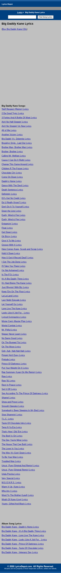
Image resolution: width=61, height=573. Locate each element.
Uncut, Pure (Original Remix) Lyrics (18, 470)
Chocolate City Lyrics (12, 173)
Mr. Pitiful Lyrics (9, 330)
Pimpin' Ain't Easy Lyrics (13, 355)
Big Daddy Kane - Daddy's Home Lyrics (20, 527)
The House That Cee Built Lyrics (17, 444)
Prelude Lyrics (8, 359)
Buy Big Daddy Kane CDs (14, 29)
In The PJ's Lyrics (10, 274)
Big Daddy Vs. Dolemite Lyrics (16, 139)
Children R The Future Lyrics (15, 168)
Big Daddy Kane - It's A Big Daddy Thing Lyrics (24, 531)
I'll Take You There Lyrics (13, 266)
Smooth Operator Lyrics (13, 406)
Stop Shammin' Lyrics (12, 414)
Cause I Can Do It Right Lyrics (16, 160)
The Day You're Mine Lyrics (14, 440)
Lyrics (19, 12)
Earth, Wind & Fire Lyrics (13, 215)
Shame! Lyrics (8, 397)
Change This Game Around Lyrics (17, 164)
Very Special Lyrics (11, 478)
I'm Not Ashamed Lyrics (13, 270)
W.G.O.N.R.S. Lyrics (11, 482)
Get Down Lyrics (9, 232)
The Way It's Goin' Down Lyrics (16, 453)
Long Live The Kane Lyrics (14, 308)
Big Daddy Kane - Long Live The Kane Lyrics (23, 535)
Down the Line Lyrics (11, 211)
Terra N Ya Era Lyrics (12, 427)
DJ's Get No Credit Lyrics (14, 198)
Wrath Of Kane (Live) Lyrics (15, 499)
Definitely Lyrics (9, 194)
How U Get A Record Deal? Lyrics (17, 257)
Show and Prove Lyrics (12, 402)
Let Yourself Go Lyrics (12, 304)
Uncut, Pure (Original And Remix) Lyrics (20, 465)
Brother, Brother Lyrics (12, 151)
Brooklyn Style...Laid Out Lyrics (17, 143)
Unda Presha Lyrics (11, 474)
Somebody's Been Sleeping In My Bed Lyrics (23, 410)
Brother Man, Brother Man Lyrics (17, 147)
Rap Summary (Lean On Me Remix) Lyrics (22, 372)
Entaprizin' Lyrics (10, 223)
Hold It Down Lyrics (11, 253)
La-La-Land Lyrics (10, 296)
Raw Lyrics (7, 376)
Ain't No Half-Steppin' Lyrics (15, 122)
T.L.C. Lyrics (8, 419)
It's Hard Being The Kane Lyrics (17, 283)
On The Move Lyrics (11, 346)
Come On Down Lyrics (12, 177)
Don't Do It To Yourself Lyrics (15, 206)
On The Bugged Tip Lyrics (14, 342)
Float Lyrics (7, 228)
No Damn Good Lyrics (12, 338)
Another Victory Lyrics (12, 134)
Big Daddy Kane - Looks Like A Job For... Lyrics (24, 539)
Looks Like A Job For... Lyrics (16, 313)
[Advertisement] (30, 72)
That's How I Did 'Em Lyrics (15, 431)
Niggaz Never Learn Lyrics (14, 334)
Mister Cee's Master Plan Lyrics (17, 321)
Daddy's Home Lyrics (12, 181)
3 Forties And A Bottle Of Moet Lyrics (19, 117)
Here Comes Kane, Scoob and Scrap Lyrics (22, 249)
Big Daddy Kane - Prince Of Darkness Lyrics (23, 544)
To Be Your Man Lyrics (12, 457)
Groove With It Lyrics (12, 245)
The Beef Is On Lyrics (12, 436)
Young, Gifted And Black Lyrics (16, 503)
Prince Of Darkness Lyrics (14, 363)
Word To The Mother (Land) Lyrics (18, 495)
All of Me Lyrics (9, 130)
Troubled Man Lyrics (11, 461)
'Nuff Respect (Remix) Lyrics (15, 109)
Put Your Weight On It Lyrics (15, 368)
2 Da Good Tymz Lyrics (13, 113)
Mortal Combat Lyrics (12, 325)
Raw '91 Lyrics (8, 380)
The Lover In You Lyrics (13, 448)
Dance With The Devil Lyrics (15, 185)
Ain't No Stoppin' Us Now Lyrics (16, 126)
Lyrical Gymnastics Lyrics (14, 317)
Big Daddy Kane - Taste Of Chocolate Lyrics (22, 548)
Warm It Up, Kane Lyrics (13, 487)
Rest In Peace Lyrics (11, 385)
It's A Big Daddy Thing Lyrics (15, 279)
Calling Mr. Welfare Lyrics (14, 156)
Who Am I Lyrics (9, 491)
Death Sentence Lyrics (12, 189)
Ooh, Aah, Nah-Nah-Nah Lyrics (16, 351)
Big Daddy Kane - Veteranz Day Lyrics (20, 552)
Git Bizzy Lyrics (9, 236)
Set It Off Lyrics (9, 389)
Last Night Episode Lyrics (14, 300)
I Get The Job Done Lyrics (14, 262)
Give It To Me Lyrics (11, 240)
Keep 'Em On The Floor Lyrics (16, 291)
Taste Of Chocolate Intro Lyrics (16, 423)
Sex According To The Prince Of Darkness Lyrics (25, 393)
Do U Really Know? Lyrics (14, 202)
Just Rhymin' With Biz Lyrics (15, 287)
